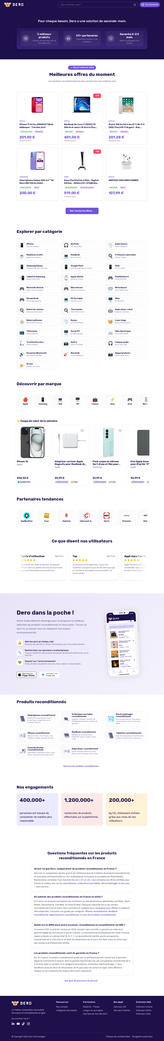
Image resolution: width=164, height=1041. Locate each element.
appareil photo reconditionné (64, 915)
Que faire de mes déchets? (95, 1014)
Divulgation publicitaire (142, 1037)
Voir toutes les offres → (82, 211)
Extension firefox (143, 1010)
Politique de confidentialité (118, 1037)
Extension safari (143, 1014)
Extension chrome (144, 1007)
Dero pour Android (122, 1010)
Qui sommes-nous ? (21, 1018)
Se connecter (151, 4)
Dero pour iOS (120, 1007)
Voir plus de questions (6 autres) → (82, 981)
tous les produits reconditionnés (99, 915)
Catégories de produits (66, 1010)
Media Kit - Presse (91, 1007)
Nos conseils (62, 1007)
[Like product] (44, 430)
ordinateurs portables (89, 883)
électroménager (109, 883)
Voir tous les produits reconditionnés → (82, 766)
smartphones (70, 883)
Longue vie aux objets (93, 1010)
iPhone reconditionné (96, 911)
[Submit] (135, 4)
